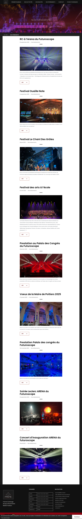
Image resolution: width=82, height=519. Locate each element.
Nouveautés (39, 2)
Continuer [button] (77, 516)
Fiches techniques (72, 2)
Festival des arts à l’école (35, 187)
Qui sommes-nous (60, 492)
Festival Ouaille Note (32, 91)
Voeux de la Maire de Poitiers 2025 (40, 294)
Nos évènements (50, 2)
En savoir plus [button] (6, 517)
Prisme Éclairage (16, 2)
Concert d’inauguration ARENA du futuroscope (40, 439)
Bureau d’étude (59, 500)
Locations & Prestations (62, 496)
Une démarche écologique (62, 494)
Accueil (6, 34)
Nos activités (28, 2)
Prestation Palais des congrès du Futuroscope (39, 344)
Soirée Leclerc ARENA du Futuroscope (34, 393)
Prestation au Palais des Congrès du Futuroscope (40, 245)
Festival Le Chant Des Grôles (37, 139)
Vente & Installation (60, 498)
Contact (61, 2)
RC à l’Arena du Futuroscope (37, 39)
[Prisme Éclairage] (6, 2)
